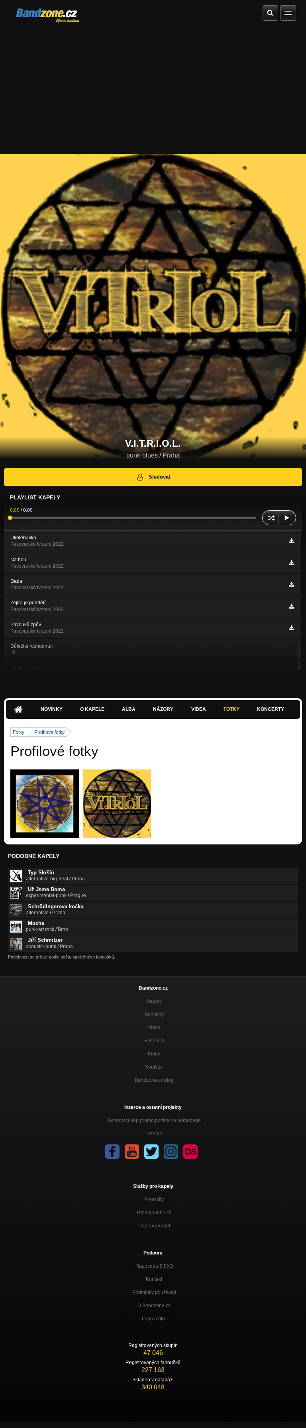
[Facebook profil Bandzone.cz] (112, 1151)
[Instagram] (171, 1151)
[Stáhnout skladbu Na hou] (291, 563)
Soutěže (154, 1067)
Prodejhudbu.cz (154, 1212)
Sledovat (159, 477)
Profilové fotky (49, 732)
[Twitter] (151, 1151)
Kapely (154, 1001)
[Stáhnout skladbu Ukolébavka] (291, 541)
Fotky (231, 709)
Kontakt (154, 1279)
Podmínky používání (154, 1292)
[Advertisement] (153, 86)
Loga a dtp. (154, 1318)
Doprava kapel (154, 1226)
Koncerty (270, 709)
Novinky (52, 709)
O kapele (92, 709)
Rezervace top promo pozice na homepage (154, 1120)
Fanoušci (154, 1040)
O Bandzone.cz (154, 1305)
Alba (128, 709)
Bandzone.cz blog (154, 1080)
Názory (163, 709)
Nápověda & (154, 1266)
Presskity (154, 1199)
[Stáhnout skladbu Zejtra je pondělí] (291, 606)
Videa (198, 709)
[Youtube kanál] (132, 1151)
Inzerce (154, 1133)
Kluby (154, 1054)
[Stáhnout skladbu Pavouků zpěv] (291, 628)
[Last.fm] (190, 1151)
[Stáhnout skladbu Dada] (291, 584)
